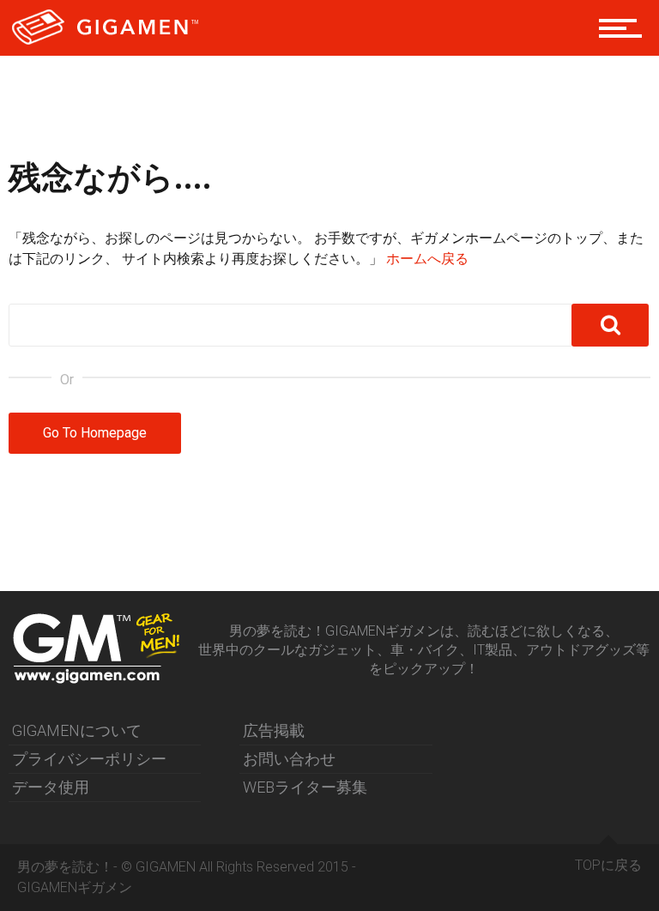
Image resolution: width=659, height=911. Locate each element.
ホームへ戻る (427, 258)
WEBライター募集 (305, 787)
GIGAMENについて (77, 730)
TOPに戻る (608, 865)
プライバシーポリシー (89, 759)
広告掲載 (274, 730)
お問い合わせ (289, 759)
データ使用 (50, 787)
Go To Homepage (95, 433)
